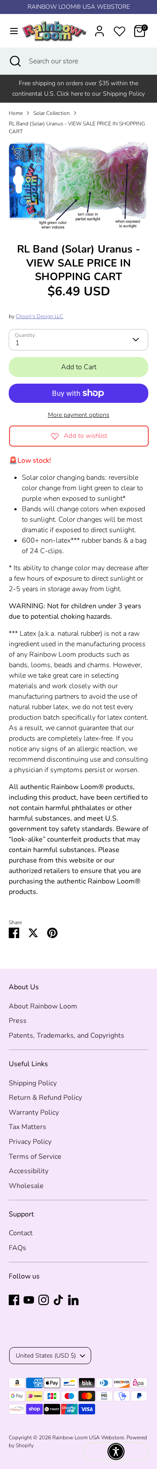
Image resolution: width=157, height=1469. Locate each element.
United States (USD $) (46, 1355)
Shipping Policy (33, 1083)
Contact (21, 1233)
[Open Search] (14, 61)
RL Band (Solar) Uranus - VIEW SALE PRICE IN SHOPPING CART (77, 127)
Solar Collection (51, 113)
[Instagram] (43, 1300)
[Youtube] (29, 1300)
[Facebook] (14, 1300)
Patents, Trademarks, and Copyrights (66, 1035)
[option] (78, 185)
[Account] (99, 27)
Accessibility (28, 1171)
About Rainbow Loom (43, 1006)
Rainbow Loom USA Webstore (88, 1437)
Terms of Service (35, 1156)
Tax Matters (27, 1127)
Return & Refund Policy (45, 1097)
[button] (116, 1451)
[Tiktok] (58, 1300)
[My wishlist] (119, 29)
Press (18, 1021)
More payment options (78, 415)
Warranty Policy (34, 1112)
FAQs (17, 1248)
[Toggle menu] (9, 31)
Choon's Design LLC (39, 316)
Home (16, 113)
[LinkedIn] (73, 1300)
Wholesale (26, 1186)
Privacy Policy (30, 1142)
